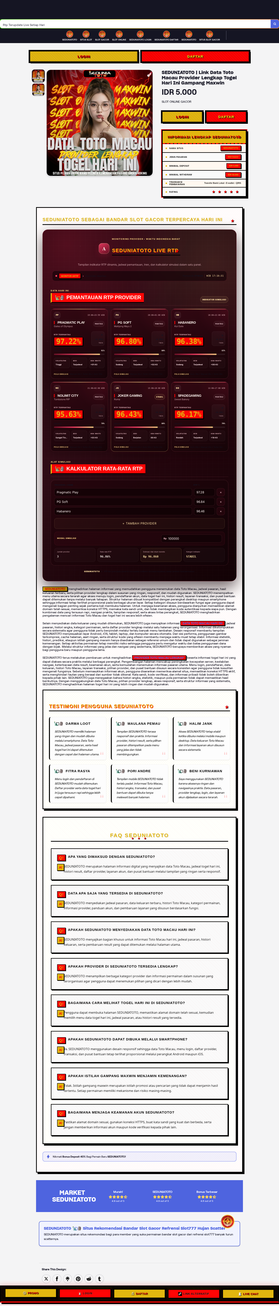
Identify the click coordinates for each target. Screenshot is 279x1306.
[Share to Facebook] (56, 1278)
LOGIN (83, 56)
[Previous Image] (50, 123)
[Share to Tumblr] (99, 1278)
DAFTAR (195, 56)
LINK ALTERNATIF (196, 1293)
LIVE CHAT (251, 1293)
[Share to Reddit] (88, 1278)
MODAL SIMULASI (66, 538)
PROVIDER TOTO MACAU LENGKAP (159, 657)
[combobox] (135, 24)
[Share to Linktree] (67, 1278)
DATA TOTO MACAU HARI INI (203, 623)
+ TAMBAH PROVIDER (139, 523)
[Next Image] (150, 123)
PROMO (33, 1293)
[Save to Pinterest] (78, 1278)
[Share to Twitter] (46, 1278)
